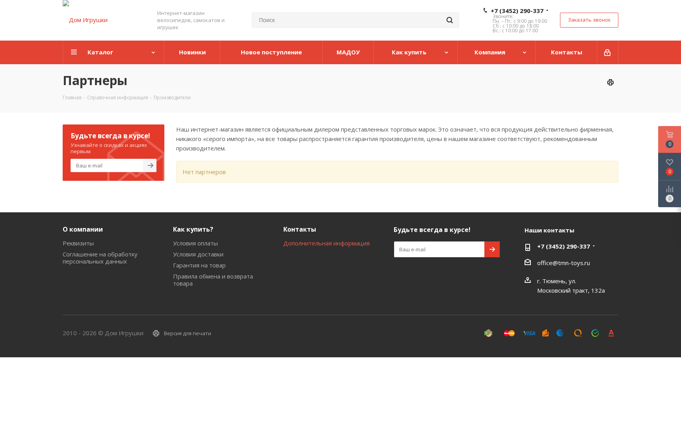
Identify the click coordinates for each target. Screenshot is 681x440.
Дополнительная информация (326, 243)
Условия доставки (198, 254)
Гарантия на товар (199, 265)
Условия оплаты (195, 243)
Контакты (299, 229)
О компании (83, 229)
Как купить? (193, 229)
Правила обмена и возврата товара (213, 279)
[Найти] (449, 20)
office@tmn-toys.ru (563, 263)
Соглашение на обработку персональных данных (100, 257)
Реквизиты (78, 243)
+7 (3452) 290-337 (517, 10)
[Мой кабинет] (608, 52)
